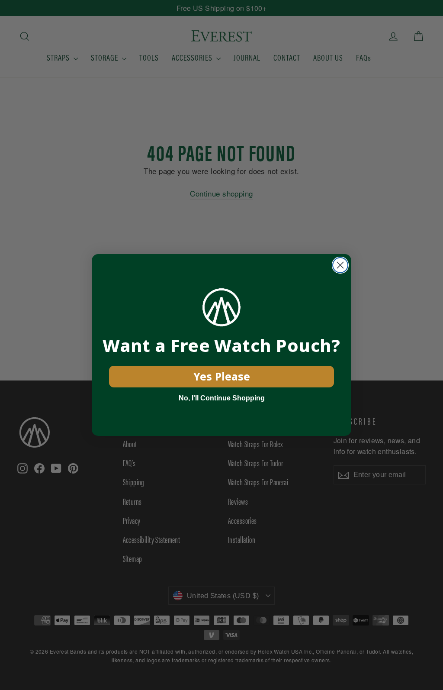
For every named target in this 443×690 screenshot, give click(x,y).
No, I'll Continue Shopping (222, 398)
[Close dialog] (340, 265)
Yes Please (221, 376)
